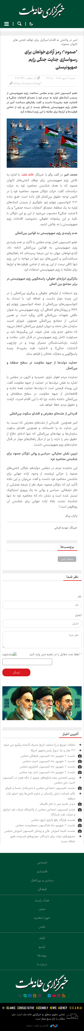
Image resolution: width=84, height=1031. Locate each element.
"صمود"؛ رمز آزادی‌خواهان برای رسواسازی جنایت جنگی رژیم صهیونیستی (51, 59)
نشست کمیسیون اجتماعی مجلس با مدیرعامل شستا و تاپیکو (40, 788)
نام (80, 596)
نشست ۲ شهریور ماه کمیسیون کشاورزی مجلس (47, 767)
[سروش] (30, 996)
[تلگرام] (49, 996)
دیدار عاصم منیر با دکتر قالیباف (57, 804)
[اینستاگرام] (39, 996)
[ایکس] (44, 996)
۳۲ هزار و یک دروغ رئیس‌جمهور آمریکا (53, 750)
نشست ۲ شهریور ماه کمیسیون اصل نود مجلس (47, 772)
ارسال (16, 672)
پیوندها (42, 955)
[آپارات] (58, 996)
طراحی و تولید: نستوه (37, 1025)
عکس (42, 927)
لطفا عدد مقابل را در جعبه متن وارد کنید (55, 654)
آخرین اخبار (70, 734)
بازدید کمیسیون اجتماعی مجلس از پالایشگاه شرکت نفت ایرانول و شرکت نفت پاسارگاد (39, 812)
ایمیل (78, 615)
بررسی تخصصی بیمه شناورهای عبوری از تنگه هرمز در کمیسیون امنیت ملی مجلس (39, 780)
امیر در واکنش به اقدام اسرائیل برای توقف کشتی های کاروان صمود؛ (45, 42)
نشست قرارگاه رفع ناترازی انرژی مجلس (53, 820)
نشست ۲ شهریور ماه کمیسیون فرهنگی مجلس (47, 756)
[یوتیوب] (54, 996)
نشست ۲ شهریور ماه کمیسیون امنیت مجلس (48, 761)
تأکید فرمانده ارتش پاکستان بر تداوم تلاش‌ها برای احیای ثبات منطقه (40, 796)
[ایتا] (34, 996)
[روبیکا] (20, 996)
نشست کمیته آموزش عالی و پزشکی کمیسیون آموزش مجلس (39, 831)
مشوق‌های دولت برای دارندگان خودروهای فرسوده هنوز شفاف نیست (42, 838)
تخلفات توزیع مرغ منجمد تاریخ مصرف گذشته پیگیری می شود (39, 745)
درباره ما (42, 964)
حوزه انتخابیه (42, 918)
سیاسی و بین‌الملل (42, 880)
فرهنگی (42, 889)
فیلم (42, 938)
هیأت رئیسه (42, 900)
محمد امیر (67, 559)
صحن (42, 909)
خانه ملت (42, 11)
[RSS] (63, 996)
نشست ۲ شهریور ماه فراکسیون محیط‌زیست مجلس (45, 825)
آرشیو (42, 947)
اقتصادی (42, 871)
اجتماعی (42, 863)
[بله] (25, 996)
